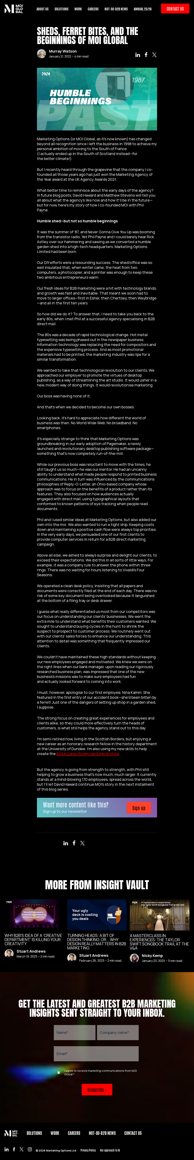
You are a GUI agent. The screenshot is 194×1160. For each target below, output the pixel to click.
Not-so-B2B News (102, 1133)
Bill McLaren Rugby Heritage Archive (87, 753)
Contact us (133, 1133)
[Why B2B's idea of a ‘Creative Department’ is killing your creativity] (34, 914)
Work (55, 1133)
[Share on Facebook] (146, 55)
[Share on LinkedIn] (137, 55)
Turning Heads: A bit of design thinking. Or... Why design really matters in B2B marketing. (96, 942)
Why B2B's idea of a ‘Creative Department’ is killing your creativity (33, 939)
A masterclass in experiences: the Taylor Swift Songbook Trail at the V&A (159, 942)
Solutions (34, 1133)
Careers (74, 1133)
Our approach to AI (110, 1150)
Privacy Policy (88, 1150)
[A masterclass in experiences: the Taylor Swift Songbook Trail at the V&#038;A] (159, 914)
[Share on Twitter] (154, 55)
